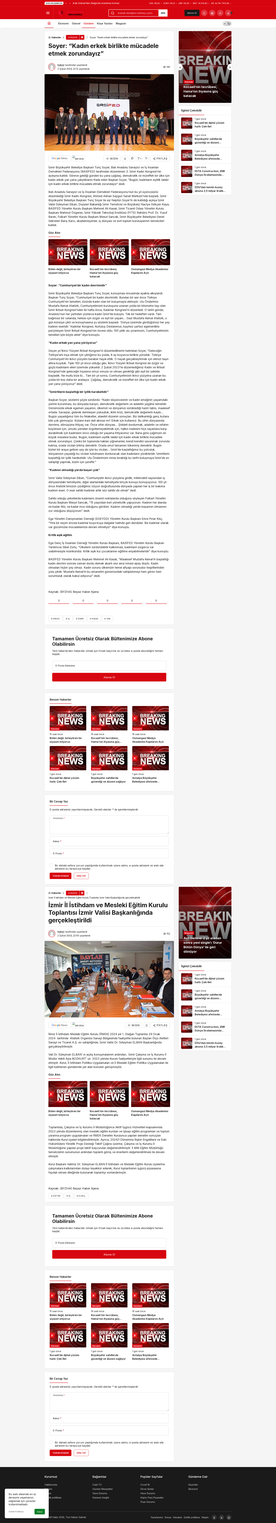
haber (61, 64)
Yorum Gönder (60, 876)
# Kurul (81, 1196)
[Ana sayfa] (49, 23)
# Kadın (94, 619)
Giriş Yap (81, 876)
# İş (68, 619)
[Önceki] (66, 3)
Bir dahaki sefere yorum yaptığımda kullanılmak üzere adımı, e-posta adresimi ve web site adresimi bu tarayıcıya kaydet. (109, 867)
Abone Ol (192, 13)
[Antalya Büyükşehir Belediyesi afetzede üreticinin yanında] (150, 765)
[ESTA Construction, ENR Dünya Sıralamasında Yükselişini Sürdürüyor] (205, 171)
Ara (163, 13)
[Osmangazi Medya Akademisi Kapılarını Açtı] (150, 259)
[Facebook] (214, 1517)
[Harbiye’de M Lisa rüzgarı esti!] (205, 67)
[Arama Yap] (204, 13)
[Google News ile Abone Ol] (59, 158)
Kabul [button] (39, 1512)
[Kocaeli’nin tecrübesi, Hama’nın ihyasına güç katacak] (109, 259)
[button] (212, 13)
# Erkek (55, 619)
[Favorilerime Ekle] (125, 158)
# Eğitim (55, 1196)
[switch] (227, 23)
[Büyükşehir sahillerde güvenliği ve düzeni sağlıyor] (109, 765)
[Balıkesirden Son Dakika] (72, 12)
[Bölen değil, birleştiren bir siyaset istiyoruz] (67, 259)
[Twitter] (221, 1517)
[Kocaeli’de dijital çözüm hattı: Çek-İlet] (68, 765)
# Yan (107, 619)
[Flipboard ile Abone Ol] (78, 158)
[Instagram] (228, 1517)
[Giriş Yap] (220, 13)
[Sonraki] (70, 3)
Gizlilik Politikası (16, 1511)
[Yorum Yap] (132, 158)
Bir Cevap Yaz (59, 801)
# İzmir (80, 619)
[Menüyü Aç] (48, 13)
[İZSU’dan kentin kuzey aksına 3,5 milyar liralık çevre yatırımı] (205, 187)
